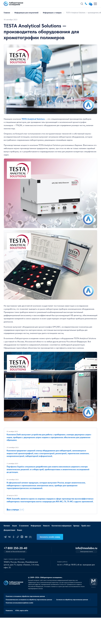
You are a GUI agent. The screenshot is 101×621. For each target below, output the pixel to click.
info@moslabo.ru (86, 548)
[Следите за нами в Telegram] (5, 536)
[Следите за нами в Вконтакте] (9, 536)
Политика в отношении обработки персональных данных (25, 596)
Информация (36, 526)
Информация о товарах (52, 13)
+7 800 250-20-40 (15, 548)
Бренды (76, 526)
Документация (9, 530)
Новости (46, 526)
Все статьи (13, 509)
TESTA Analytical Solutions (33, 119)
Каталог (7, 526)
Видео (19, 530)
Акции (14, 526)
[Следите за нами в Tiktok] (17, 536)
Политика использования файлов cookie (19, 603)
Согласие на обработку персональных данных (72, 599)
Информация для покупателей (26, 13)
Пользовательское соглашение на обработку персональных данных (29, 599)
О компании (24, 526)
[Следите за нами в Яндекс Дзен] (21, 536)
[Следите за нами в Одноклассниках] (13, 536)
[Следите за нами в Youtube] (26, 536)
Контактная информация (61, 526)
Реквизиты (9, 610)
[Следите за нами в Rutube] (30, 536)
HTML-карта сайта (21, 610)
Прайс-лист (85, 526)
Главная (7, 13)
